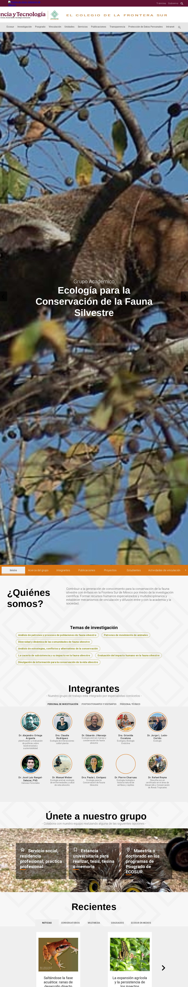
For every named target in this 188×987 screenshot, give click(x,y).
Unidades (69, 26)
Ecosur (10, 26)
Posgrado (40, 26)
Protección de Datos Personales (145, 26)
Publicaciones (98, 26)
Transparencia (117, 26)
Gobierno (173, 3)
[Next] (163, 968)
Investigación (24, 26)
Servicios (83, 26)
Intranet (170, 26)
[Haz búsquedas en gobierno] (181, 3)
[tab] (13, 570)
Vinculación (55, 26)
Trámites (161, 3)
